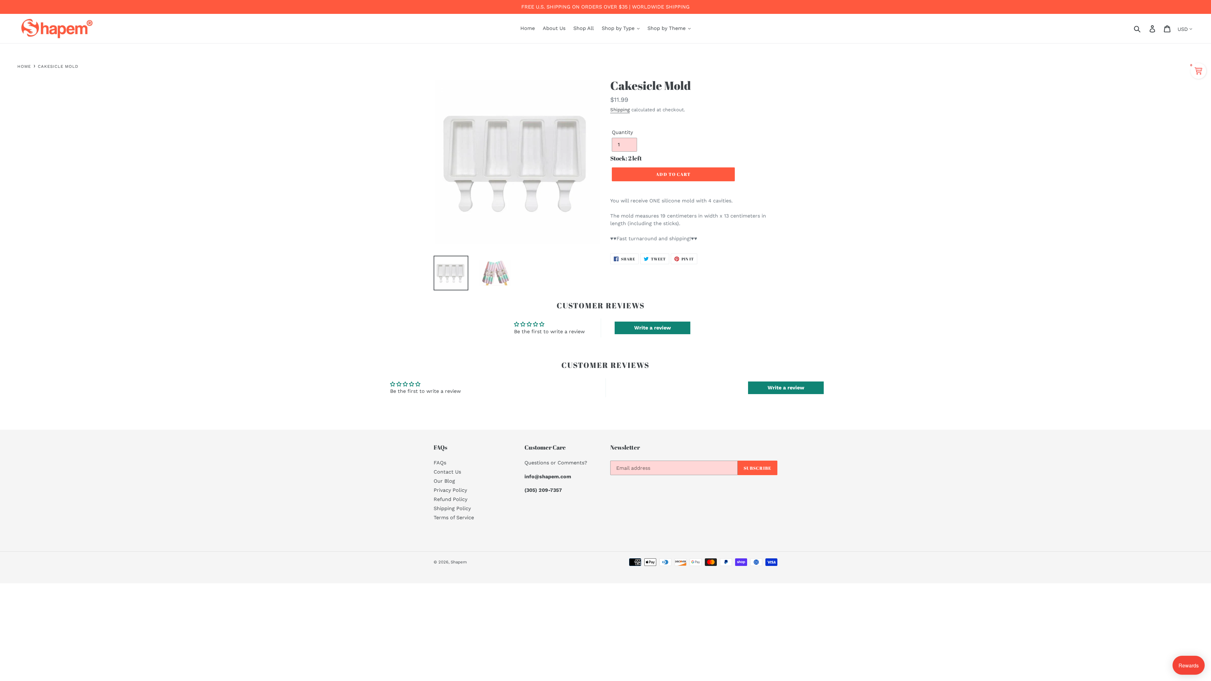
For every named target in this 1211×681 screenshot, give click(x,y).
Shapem (459, 562)
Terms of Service (454, 518)
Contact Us (447, 472)
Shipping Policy (452, 508)
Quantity (622, 132)
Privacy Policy (450, 490)
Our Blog (444, 481)
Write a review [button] (652, 328)
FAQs (440, 463)
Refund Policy (450, 499)
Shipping (620, 110)
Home (24, 66)
